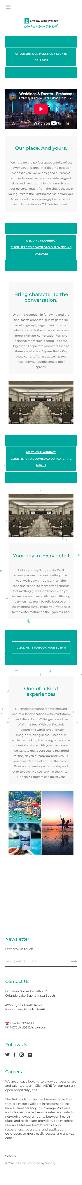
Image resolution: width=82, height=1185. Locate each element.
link (15, 1099)
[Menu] (8, 6)
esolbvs (21, 1163)
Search (10, 1156)
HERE (47, 1086)
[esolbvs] (41, 23)
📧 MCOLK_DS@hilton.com (26, 1027)
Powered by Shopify (42, 1163)
